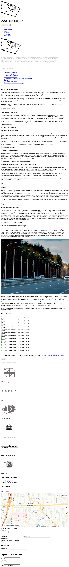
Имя (2, 558)
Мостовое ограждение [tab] (10, 74)
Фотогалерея (7, 32)
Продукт (4, 548)
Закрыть (3, 565)
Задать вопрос (8, 35)
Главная (6, 28)
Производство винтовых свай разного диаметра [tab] (18, 78)
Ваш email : (4, 532)
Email (2, 563)
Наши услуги (8, 29)
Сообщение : (5, 536)
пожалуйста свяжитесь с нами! (52, 355)
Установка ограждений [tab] (10, 77)
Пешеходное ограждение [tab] (11, 75)
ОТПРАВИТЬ (4, 538)
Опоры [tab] (6, 80)
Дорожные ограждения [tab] (10, 72)
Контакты (7, 34)
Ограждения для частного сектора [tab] (14, 83)
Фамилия (3, 560)
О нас (5, 31)
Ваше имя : (4, 530)
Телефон (3, 562)
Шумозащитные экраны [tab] (11, 81)
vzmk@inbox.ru (5, 491)
